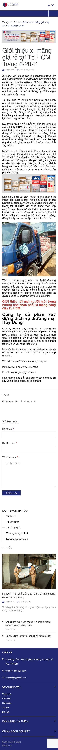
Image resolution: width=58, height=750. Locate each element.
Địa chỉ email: (9, 442)
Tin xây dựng (12, 521)
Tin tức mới (11, 516)
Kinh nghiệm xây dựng (17, 538)
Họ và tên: (8, 428)
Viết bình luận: (10, 457)
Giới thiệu (6, 698)
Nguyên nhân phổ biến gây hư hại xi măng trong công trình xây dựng (28, 595)
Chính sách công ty (16, 731)
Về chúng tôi (11, 687)
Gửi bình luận (11, 493)
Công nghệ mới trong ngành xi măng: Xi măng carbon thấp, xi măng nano (28, 623)
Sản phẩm (6, 703)
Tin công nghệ (13, 527)
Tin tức (7, 547)
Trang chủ (6, 694)
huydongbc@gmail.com (15, 677)
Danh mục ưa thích (15, 721)
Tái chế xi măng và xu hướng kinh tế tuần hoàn (28, 635)
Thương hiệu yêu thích (17, 533)
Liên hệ (5, 711)
